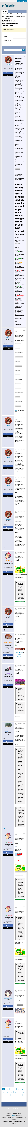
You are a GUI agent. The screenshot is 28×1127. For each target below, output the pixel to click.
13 (3, 1095)
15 (12, 1095)
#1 (24, 56)
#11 (24, 723)
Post (9, 75)
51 (20, 1095)
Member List (6, 13)
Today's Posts (19, 13)
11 (19, 1092)
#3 (24, 417)
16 (16, 1095)
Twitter (19, 657)
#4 (24, 449)
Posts (5, 36)
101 (4, 1098)
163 (9, 1098)
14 (8, 1095)
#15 (24, 1020)
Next (14, 1098)
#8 (24, 608)
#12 (24, 833)
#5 (24, 477)
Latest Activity (8, 40)
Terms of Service (7, 1109)
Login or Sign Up (22, 1)
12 (23, 1092)
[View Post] (18, 921)
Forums (5, 11)
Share (9, 72)
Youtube (19, 655)
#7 (24, 552)
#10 (24, 665)
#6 (24, 511)
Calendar (12, 13)
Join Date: (6, 68)
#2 (24, 330)
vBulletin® (13, 1115)
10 (15, 1092)
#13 (24, 906)
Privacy (15, 1104)
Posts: (5, 70)
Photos (6, 44)
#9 (24, 634)
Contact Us (9, 1104)
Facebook (19, 653)
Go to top (16, 1109)
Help (3, 1104)
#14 (24, 990)
